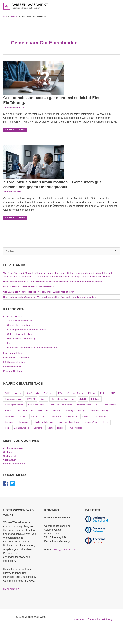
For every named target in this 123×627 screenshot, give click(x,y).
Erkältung (95, 399)
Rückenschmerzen (13, 399)
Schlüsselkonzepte (13, 393)
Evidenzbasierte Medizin (88, 405)
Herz (7, 428)
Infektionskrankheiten (14, 362)
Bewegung (10, 416)
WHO (113, 393)
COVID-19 (30, 399)
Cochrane (38, 428)
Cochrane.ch (9, 459)
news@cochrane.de (64, 549)
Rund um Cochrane (13, 371)
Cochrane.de (9, 452)
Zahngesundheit (21, 428)
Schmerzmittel (110, 405)
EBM (60, 393)
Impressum (78, 619)
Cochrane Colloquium (44, 422)
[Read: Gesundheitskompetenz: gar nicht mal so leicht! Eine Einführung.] (33, 78)
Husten (60, 428)
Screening (9, 422)
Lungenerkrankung (99, 410)
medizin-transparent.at (14, 463)
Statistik (82, 399)
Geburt (34, 416)
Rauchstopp (24, 422)
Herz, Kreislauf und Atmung (21, 338)
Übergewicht (71, 416)
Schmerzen (43, 410)
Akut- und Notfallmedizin (19, 320)
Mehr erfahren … (12, 589)
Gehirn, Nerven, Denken (19, 334)
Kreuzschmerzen (25, 410)
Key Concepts (33, 393)
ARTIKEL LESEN (16, 129)
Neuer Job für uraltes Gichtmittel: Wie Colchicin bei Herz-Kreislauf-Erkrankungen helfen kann (50, 297)
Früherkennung (101, 416)
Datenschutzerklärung (100, 619)
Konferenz (56, 416)
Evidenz (91, 393)
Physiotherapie (75, 428)
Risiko (106, 422)
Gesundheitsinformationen (62, 399)
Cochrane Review (75, 393)
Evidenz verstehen (12, 353)
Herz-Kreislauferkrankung (61, 405)
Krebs (10, 343)
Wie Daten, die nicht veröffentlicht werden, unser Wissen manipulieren (38, 292)
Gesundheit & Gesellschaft (16, 357)
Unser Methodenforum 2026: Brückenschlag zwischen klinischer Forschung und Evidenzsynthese (52, 281)
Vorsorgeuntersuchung (69, 422)
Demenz (86, 416)
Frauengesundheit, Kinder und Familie (26, 329)
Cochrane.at (9, 456)
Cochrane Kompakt (13, 448)
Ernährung (48, 393)
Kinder (43, 399)
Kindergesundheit (12, 366)
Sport (44, 416)
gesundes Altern (91, 422)
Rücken (23, 416)
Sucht (49, 428)
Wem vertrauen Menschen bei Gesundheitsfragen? (29, 286)
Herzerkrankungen (36, 405)
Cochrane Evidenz (12, 316)
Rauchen (9, 410)
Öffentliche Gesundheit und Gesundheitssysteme (32, 347)
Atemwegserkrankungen (75, 410)
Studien (56, 410)
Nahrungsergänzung (14, 405)
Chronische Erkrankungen (20, 325)
